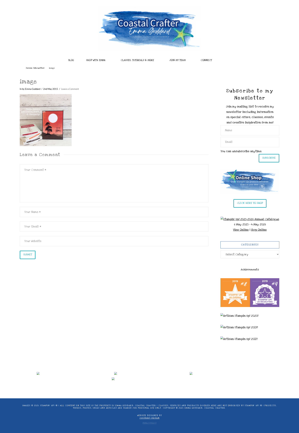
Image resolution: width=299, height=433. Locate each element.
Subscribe (269, 157)
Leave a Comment (70, 89)
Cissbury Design (149, 418)
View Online (241, 230)
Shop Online (259, 230)
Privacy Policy (149, 423)
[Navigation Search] (229, 59)
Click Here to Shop (250, 203)
